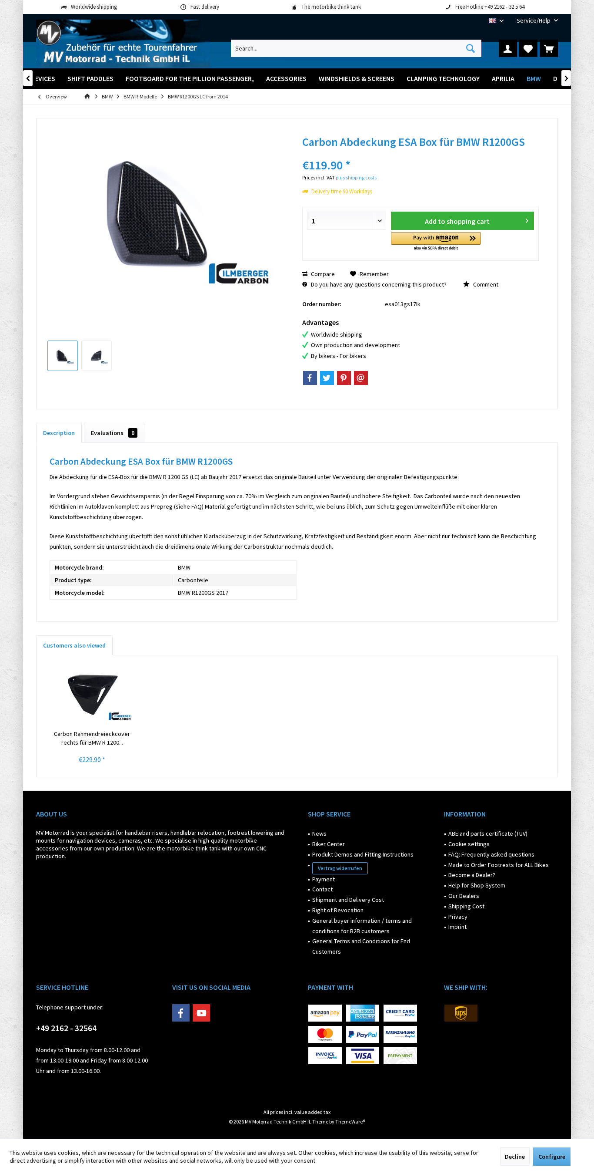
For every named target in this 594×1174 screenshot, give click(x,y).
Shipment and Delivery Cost (348, 900)
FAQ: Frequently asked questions (491, 854)
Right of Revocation (338, 910)
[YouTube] (201, 1013)
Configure (551, 1157)
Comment (485, 284)
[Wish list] (528, 48)
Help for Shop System (476, 885)
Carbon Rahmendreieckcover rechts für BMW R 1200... (92, 738)
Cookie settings (469, 844)
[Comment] (420, 153)
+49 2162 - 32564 (66, 1028)
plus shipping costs (356, 177)
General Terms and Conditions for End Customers (361, 946)
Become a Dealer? (471, 875)
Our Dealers (463, 896)
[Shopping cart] (549, 48)
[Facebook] (310, 378)
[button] (436, 242)
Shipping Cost (466, 906)
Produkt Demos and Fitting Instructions (363, 854)
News (319, 833)
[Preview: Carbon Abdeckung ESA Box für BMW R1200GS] (62, 356)
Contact (322, 889)
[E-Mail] (361, 378)
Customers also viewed (74, 645)
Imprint (457, 927)
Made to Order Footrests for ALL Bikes (498, 865)
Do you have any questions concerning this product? (378, 284)
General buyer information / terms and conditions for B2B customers (362, 926)
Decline (515, 1157)
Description (59, 433)
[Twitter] (327, 378)
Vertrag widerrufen (340, 868)
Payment (323, 879)
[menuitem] (534, 20)
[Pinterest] (344, 378)
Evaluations (112, 433)
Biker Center (328, 844)
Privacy (457, 917)
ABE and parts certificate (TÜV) (487, 833)
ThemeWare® (350, 1121)
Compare (322, 274)
